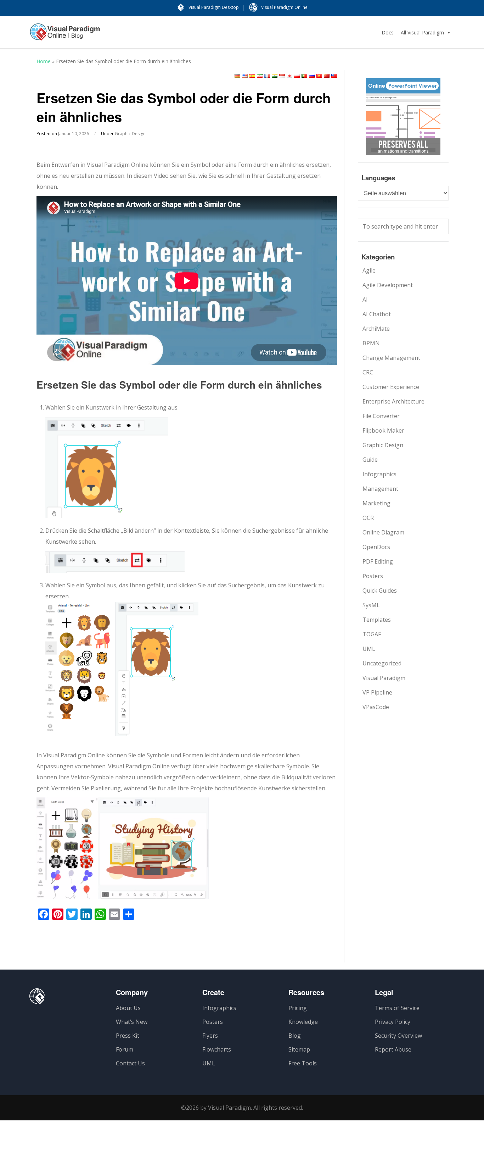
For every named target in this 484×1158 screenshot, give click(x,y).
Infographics (379, 474)
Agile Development (387, 285)
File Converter (381, 416)
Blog (294, 1035)
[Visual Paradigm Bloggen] (64, 35)
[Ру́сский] (312, 75)
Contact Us (130, 1063)
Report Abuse (393, 1049)
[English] (245, 75)
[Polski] (297, 75)
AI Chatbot (376, 314)
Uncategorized (381, 663)
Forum (124, 1049)
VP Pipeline (377, 692)
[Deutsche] (237, 75)
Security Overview (398, 1035)
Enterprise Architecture (393, 401)
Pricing (297, 1008)
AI (365, 299)
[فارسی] (260, 75)
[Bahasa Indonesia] (282, 75)
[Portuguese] (304, 75)
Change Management (391, 358)
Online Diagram (383, 532)
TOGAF (371, 634)
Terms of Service (397, 1008)
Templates (376, 620)
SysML (371, 605)
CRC (367, 372)
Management (380, 489)
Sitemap (299, 1049)
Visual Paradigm (383, 678)
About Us (128, 1008)
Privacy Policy (392, 1022)
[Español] (252, 75)
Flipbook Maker (383, 430)
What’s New (131, 1022)
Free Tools (302, 1063)
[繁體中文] (334, 75)
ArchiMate (376, 329)
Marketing (376, 503)
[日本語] (289, 75)
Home (43, 61)
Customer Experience (390, 387)
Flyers (210, 1035)
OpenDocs (376, 547)
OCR (368, 518)
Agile (369, 270)
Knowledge (303, 1022)
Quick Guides (379, 590)
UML (368, 649)
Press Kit (127, 1035)
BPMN (371, 343)
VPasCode (375, 707)
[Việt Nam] (319, 75)
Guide (370, 459)
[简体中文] (327, 75)
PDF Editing (377, 561)
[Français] (267, 75)
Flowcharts (216, 1049)
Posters (372, 576)
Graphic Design (130, 134)
